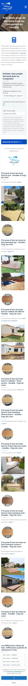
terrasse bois (14, 53)
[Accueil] (7, 7)
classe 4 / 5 (11, 251)
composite (23, 53)
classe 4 (19, 182)
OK (14, 678)
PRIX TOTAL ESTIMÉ (9, 111)
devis (18, 60)
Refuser (14, 683)
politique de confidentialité (14, 671)
